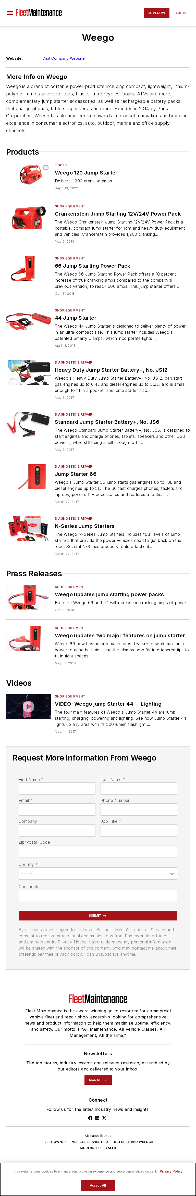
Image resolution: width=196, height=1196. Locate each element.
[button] (10, 13)
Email (25, 800)
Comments (29, 886)
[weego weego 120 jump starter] (28, 175)
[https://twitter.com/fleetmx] (104, 1117)
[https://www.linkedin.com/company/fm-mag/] (97, 1117)
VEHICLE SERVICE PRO (90, 1142)
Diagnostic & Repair (73, 362)
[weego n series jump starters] (28, 528)
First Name (31, 779)
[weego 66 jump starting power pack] (28, 268)
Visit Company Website (63, 58)
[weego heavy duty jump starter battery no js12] (28, 372)
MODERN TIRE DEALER (98, 1148)
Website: (14, 58)
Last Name (113, 779)
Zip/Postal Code (34, 842)
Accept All (98, 1185)
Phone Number (115, 800)
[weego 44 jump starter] (28, 320)
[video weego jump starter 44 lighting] (28, 706)
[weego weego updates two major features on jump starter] (28, 638)
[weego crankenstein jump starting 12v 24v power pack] (28, 216)
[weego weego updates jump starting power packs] (28, 597)
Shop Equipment (70, 206)
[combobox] (98, 873)
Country (28, 864)
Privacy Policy (171, 1171)
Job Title (111, 821)
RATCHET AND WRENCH (133, 1142)
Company (28, 821)
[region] (98, 1179)
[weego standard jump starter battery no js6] (28, 424)
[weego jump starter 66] (28, 476)
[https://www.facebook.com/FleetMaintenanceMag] (90, 1117)
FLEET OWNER (54, 1142)
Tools (61, 165)
